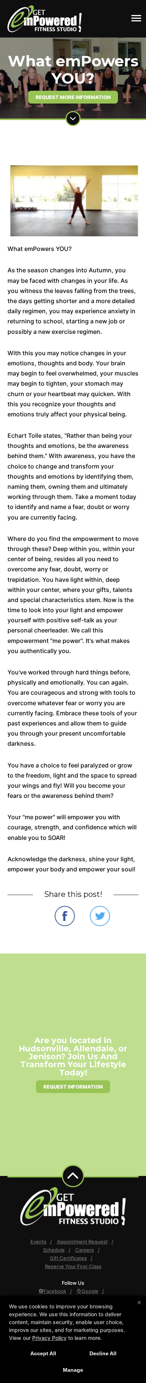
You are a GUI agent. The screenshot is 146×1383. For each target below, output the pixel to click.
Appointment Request (82, 1242)
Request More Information (73, 97)
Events (38, 1242)
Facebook (54, 1291)
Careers (84, 1250)
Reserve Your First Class (73, 1266)
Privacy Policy (49, 1338)
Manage (73, 1370)
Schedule (54, 1250)
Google (90, 1291)
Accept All (43, 1353)
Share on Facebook (64, 916)
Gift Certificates (68, 1258)
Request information (73, 1087)
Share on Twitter (100, 916)
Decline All (102, 1353)
